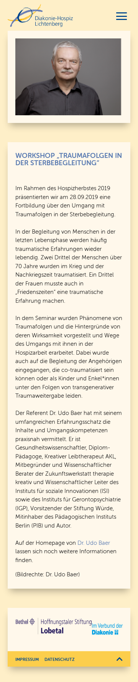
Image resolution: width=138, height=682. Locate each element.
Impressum (27, 659)
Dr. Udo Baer (93, 542)
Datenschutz (59, 659)
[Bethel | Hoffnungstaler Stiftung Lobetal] (53, 626)
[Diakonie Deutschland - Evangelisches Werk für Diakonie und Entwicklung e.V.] (107, 629)
